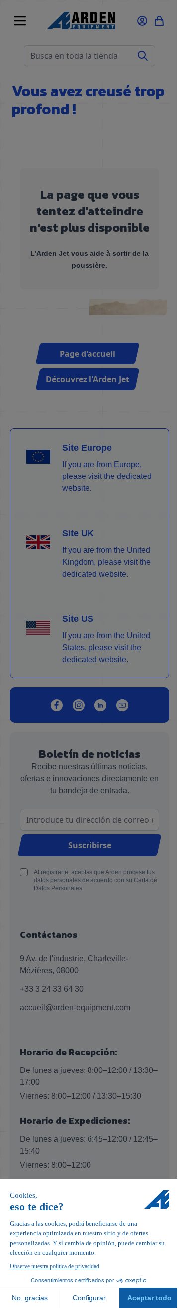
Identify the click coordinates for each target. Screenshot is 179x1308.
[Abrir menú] (20, 21)
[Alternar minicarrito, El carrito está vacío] (159, 21)
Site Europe (87, 448)
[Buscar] (143, 55)
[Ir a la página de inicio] (81, 20)
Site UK (78, 533)
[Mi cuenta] (142, 21)
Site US (77, 619)
